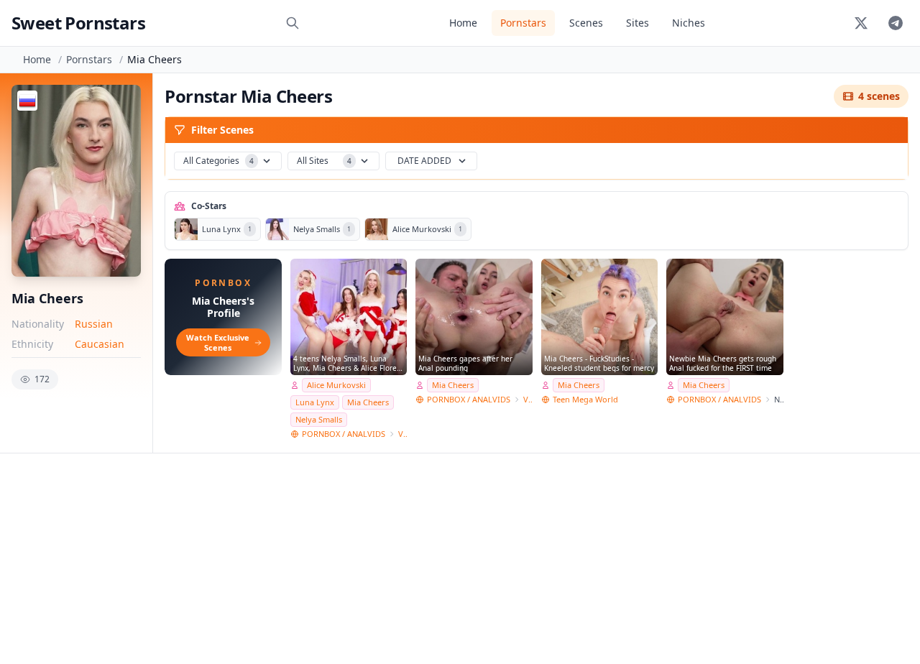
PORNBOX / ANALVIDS (343, 433)
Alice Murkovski (336, 384)
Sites (637, 22)
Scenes (586, 22)
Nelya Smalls (318, 419)
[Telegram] (895, 23)
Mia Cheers (368, 402)
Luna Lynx (314, 402)
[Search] (292, 23)
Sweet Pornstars (78, 22)
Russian (94, 324)
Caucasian (99, 344)
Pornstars (523, 22)
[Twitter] (861, 23)
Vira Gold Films (402, 433)
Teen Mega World (585, 399)
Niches (688, 22)
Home (463, 22)
